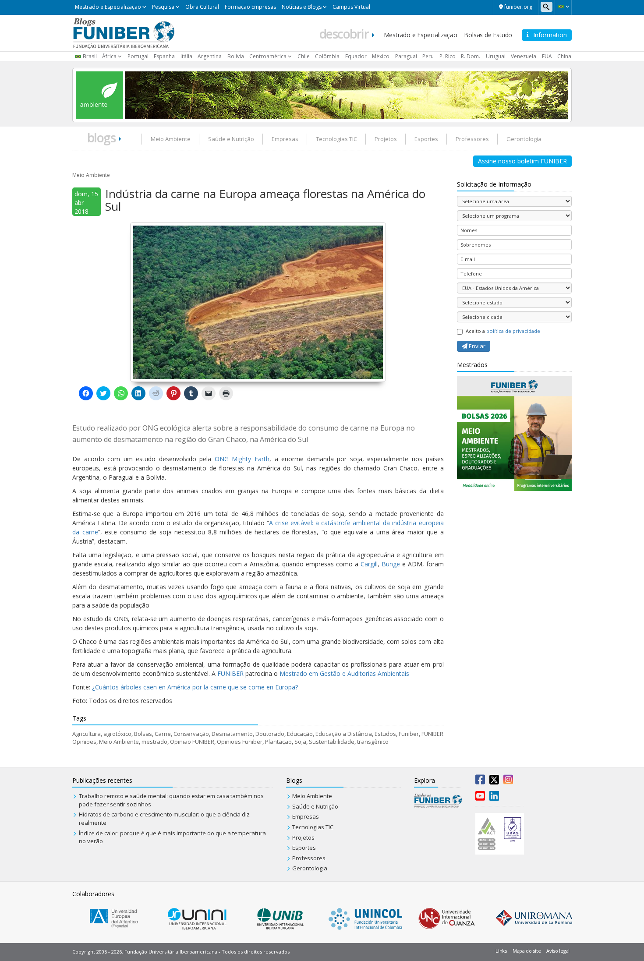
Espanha (164, 56)
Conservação (191, 734)
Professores (472, 139)
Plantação (278, 741)
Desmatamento (232, 734)
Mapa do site (527, 950)
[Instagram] (508, 781)
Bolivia (235, 56)
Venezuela (523, 56)
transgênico (373, 741)
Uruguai (496, 56)
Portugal (138, 56)
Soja (300, 741)
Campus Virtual (351, 7)
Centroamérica (268, 56)
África (109, 56)
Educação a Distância (343, 734)
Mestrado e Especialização (108, 7)
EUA (547, 56)
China (564, 56)
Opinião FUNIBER (192, 741)
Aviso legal (558, 950)
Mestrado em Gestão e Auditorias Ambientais (344, 673)
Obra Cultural (202, 7)
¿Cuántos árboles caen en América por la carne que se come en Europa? (195, 687)
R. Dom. (470, 56)
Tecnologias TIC (336, 139)
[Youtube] (480, 798)
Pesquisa (163, 7)
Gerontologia (523, 139)
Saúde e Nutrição (231, 139)
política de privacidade (513, 331)
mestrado (154, 741)
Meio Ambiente (171, 139)
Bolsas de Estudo (488, 35)
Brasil (90, 56)
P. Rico (447, 56)
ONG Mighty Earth (242, 459)
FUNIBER (230, 673)
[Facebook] (480, 781)
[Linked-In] (494, 798)
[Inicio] (123, 32)
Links (501, 950)
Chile (303, 56)
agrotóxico (117, 734)
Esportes (426, 139)
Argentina (210, 56)
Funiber (409, 734)
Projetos (386, 139)
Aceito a (503, 331)
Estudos (385, 734)
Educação (300, 734)
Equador (356, 56)
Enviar (476, 346)
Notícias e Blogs (302, 7)
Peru (428, 56)
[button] (563, 6)
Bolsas (143, 734)
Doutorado (269, 734)
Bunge (391, 564)
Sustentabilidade (331, 741)
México (380, 56)
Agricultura (86, 734)
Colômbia (327, 56)
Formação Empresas (250, 7)
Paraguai (406, 56)
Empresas (285, 139)
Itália (186, 56)
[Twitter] (494, 781)
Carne (163, 734)
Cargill (369, 564)
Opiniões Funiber (239, 741)
